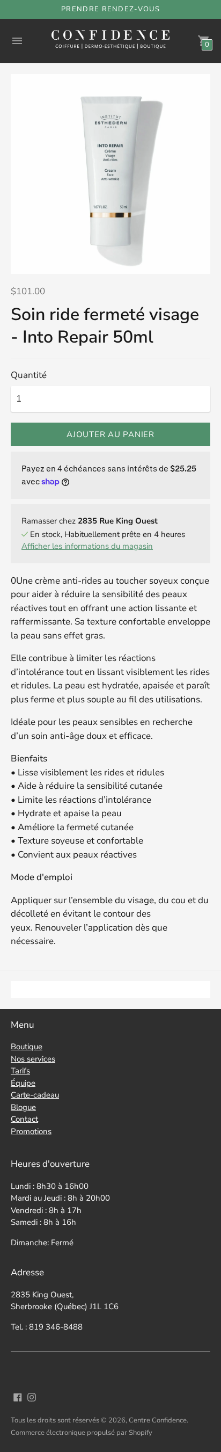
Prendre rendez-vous (110, 9)
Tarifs (20, 1070)
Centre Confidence (158, 1420)
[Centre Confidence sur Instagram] (31, 1396)
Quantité (29, 375)
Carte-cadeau (35, 1095)
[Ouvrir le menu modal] (17, 40)
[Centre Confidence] (110, 40)
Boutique (26, 1046)
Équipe (23, 1083)
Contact (24, 1119)
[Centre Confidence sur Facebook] (17, 1396)
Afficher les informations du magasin (87, 546)
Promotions (31, 1131)
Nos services (33, 1059)
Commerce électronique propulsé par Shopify (81, 1433)
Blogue (23, 1107)
